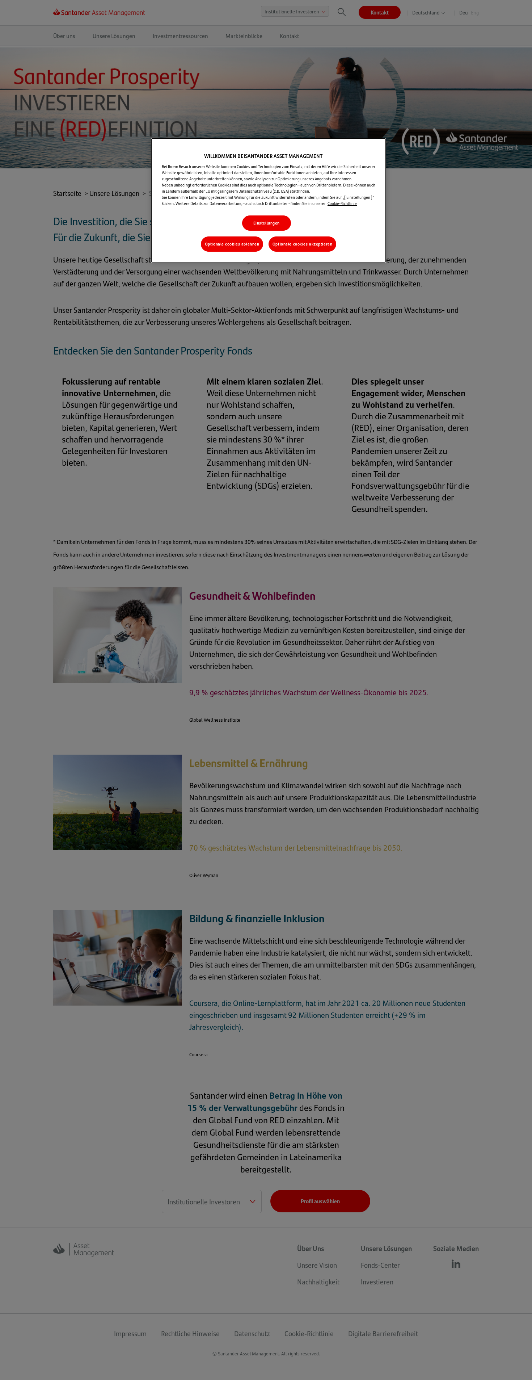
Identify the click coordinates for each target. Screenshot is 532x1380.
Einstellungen (266, 223)
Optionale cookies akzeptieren (303, 244)
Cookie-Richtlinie (342, 203)
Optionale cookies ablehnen (232, 244)
